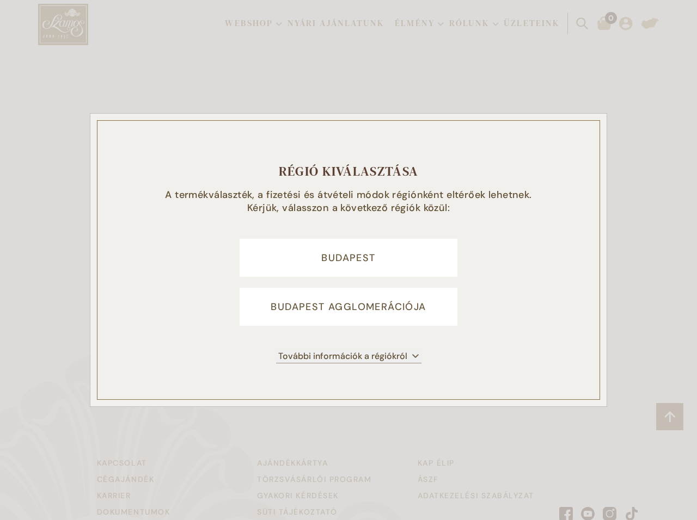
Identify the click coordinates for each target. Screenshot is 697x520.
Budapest (348, 257)
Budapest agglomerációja (348, 306)
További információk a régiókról (342, 356)
